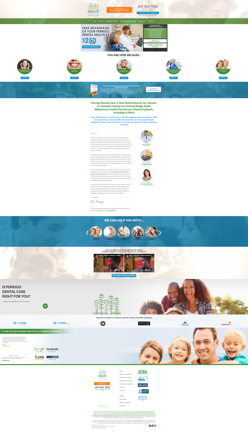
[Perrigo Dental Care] (93, 15)
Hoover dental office (135, 416)
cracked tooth (99, 416)
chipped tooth (105, 416)
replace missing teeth (114, 416)
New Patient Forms (153, 12)
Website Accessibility (125, 402)
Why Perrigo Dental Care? (128, 21)
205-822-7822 (148, 6)
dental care (142, 411)
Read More (6, 360)
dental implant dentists (109, 417)
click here (100, 210)
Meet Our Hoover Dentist (126, 374)
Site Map (122, 396)
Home (94, 21)
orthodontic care (150, 411)
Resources (142, 21)
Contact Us (151, 21)
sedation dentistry (133, 414)
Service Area (123, 405)
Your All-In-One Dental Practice (148, 15)
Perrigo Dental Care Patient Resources (126, 385)
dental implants (112, 415)
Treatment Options (112, 21)
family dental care (119, 412)
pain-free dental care (123, 414)
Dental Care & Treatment (126, 377)
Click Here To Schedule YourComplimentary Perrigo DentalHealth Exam (155, 45)
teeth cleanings (126, 412)
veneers (100, 415)
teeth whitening (151, 414)
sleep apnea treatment (114, 414)
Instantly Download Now (153, 89)
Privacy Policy (123, 399)
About (101, 21)
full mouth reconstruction (139, 415)
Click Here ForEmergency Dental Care (155, 41)
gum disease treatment (135, 412)
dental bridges (106, 415)
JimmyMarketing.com (101, 427)
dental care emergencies (142, 414)
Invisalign (149, 415)
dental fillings (126, 415)
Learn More (25, 77)
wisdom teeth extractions (146, 412)
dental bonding (95, 415)
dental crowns (120, 415)
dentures (131, 415)
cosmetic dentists (118, 417)
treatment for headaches (103, 414)
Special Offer (142, 12)
